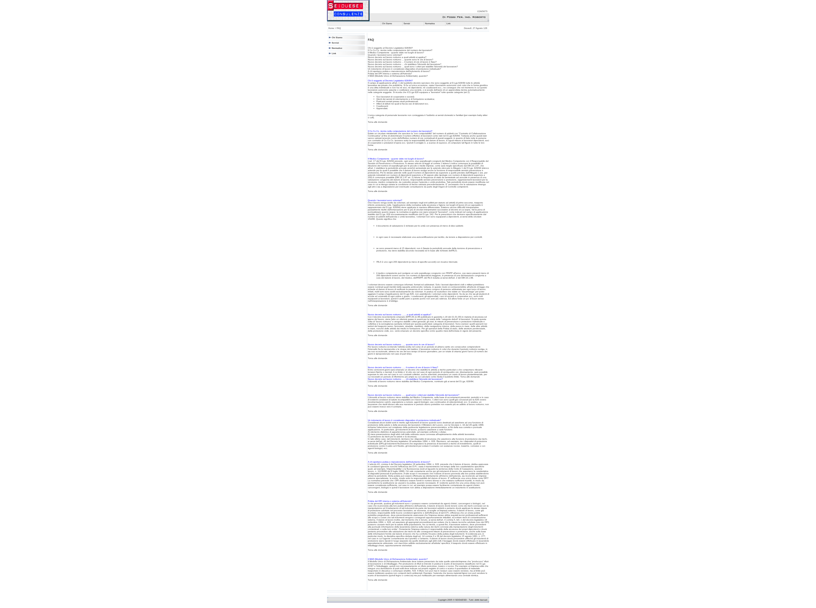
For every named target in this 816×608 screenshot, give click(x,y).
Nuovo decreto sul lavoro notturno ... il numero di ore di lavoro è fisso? (402, 62)
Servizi (407, 23)
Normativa (430, 23)
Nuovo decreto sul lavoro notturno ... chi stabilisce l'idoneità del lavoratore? (404, 64)
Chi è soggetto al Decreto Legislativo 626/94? (390, 48)
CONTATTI (482, 11)
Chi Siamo (387, 23)
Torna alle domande (377, 122)
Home (331, 28)
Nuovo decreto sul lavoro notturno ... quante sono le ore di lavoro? (400, 59)
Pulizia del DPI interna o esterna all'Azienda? (390, 73)
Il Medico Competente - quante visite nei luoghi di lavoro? (396, 52)
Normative (337, 48)
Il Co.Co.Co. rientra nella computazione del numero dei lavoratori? (400, 50)
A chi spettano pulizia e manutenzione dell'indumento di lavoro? (399, 71)
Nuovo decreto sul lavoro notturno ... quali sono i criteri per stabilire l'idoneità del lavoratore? (413, 66)
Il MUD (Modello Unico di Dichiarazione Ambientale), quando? (398, 76)
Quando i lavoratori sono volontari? (385, 55)
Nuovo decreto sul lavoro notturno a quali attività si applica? (397, 57)
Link (448, 23)
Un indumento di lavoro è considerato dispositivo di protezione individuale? (404, 69)
